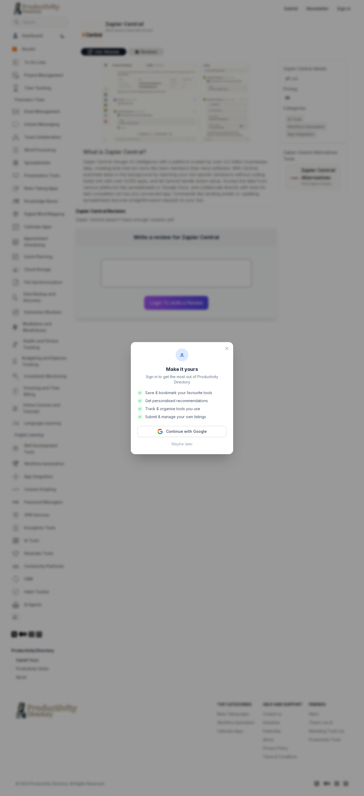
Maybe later (182, 444)
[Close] (226, 348)
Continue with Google (186, 431)
